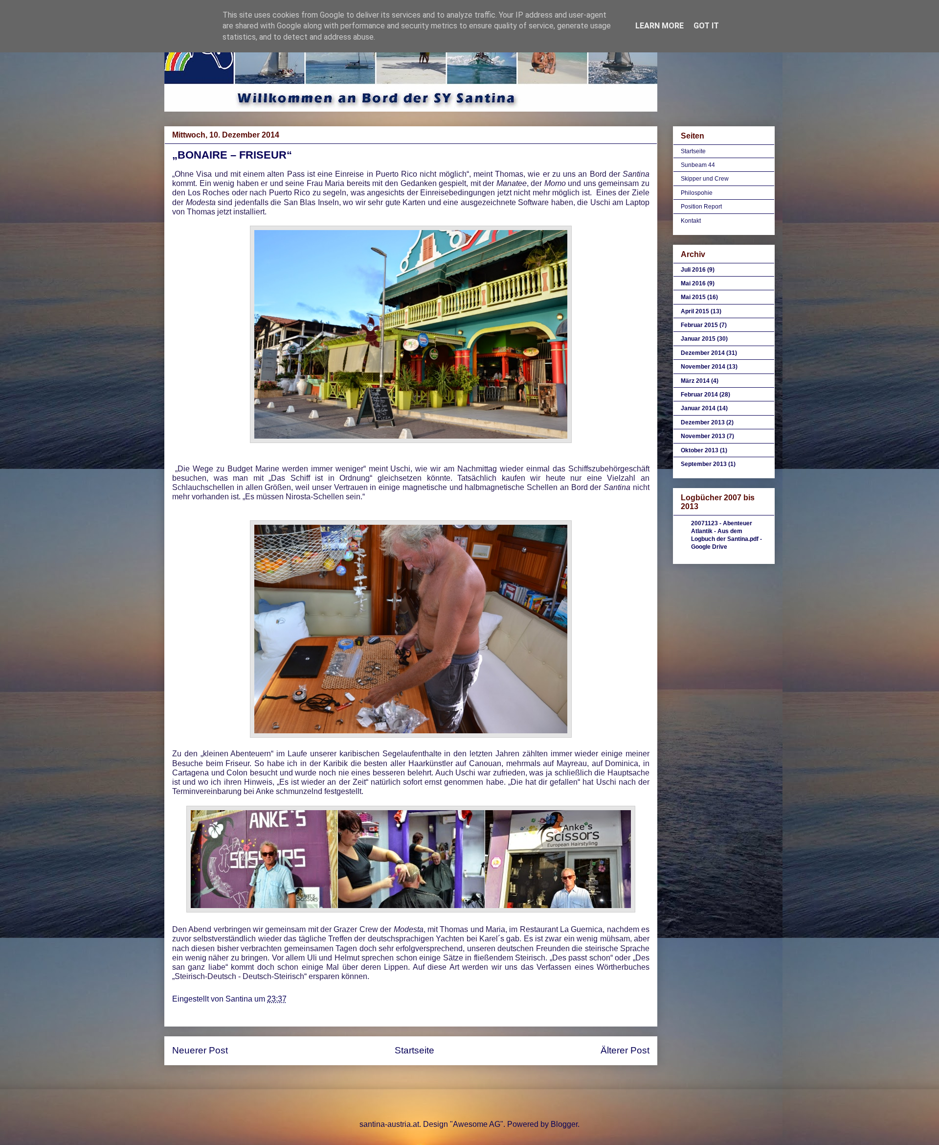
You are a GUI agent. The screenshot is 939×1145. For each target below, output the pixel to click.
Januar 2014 (698, 408)
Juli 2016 (693, 269)
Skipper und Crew (705, 178)
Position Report (701, 206)
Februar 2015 (699, 325)
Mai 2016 (693, 283)
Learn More (659, 25)
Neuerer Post (200, 1050)
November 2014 (703, 366)
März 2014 (695, 380)
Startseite (414, 1050)
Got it (706, 25)
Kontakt (691, 220)
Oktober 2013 (699, 450)
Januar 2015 (698, 338)
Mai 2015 (693, 297)
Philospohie (697, 192)
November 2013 (703, 436)
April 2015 (695, 311)
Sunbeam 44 (698, 165)
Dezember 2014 (703, 353)
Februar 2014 (699, 394)
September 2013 (704, 464)
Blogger (564, 1124)
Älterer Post (625, 1050)
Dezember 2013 (703, 422)
